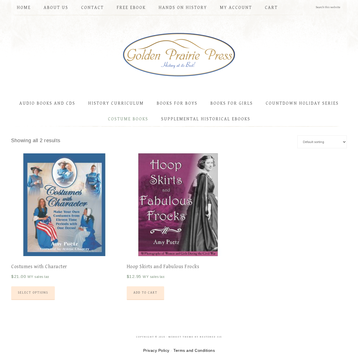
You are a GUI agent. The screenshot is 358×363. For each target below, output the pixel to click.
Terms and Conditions (194, 350)
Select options (33, 292)
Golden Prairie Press (179, 53)
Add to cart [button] (145, 292)
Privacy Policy (156, 350)
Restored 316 (211, 336)
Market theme (181, 336)
